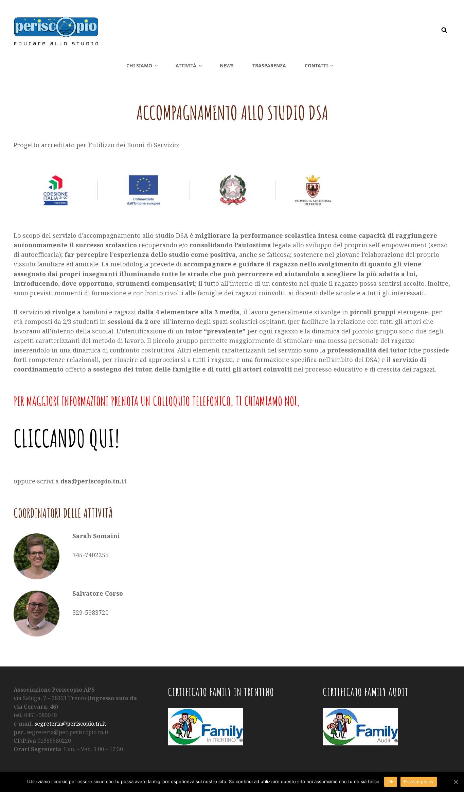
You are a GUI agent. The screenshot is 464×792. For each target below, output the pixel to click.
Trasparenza (269, 65)
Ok (391, 781)
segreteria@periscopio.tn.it (70, 723)
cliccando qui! (67, 438)
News (227, 65)
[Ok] (455, 781)
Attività (186, 65)
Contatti (316, 65)
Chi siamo (139, 65)
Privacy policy (419, 781)
